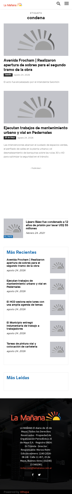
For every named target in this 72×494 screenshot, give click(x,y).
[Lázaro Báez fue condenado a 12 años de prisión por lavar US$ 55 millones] (13, 228)
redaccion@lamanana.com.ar (36, 468)
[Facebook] (32, 475)
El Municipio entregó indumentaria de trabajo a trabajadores (23, 325)
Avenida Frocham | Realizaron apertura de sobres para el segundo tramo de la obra (35, 65)
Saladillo (8, 75)
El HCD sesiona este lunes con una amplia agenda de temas (25, 304)
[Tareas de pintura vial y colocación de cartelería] (57, 349)
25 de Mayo (10, 138)
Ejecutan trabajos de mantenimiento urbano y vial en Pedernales (26, 284)
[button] (58, 4)
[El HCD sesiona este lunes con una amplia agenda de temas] (57, 307)
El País (8, 237)
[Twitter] (39, 475)
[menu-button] (66, 4)
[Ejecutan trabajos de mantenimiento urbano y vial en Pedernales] (36, 107)
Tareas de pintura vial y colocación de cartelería (22, 345)
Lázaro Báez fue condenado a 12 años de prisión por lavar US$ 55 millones (47, 225)
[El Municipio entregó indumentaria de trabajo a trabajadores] (57, 328)
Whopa (24, 492)
